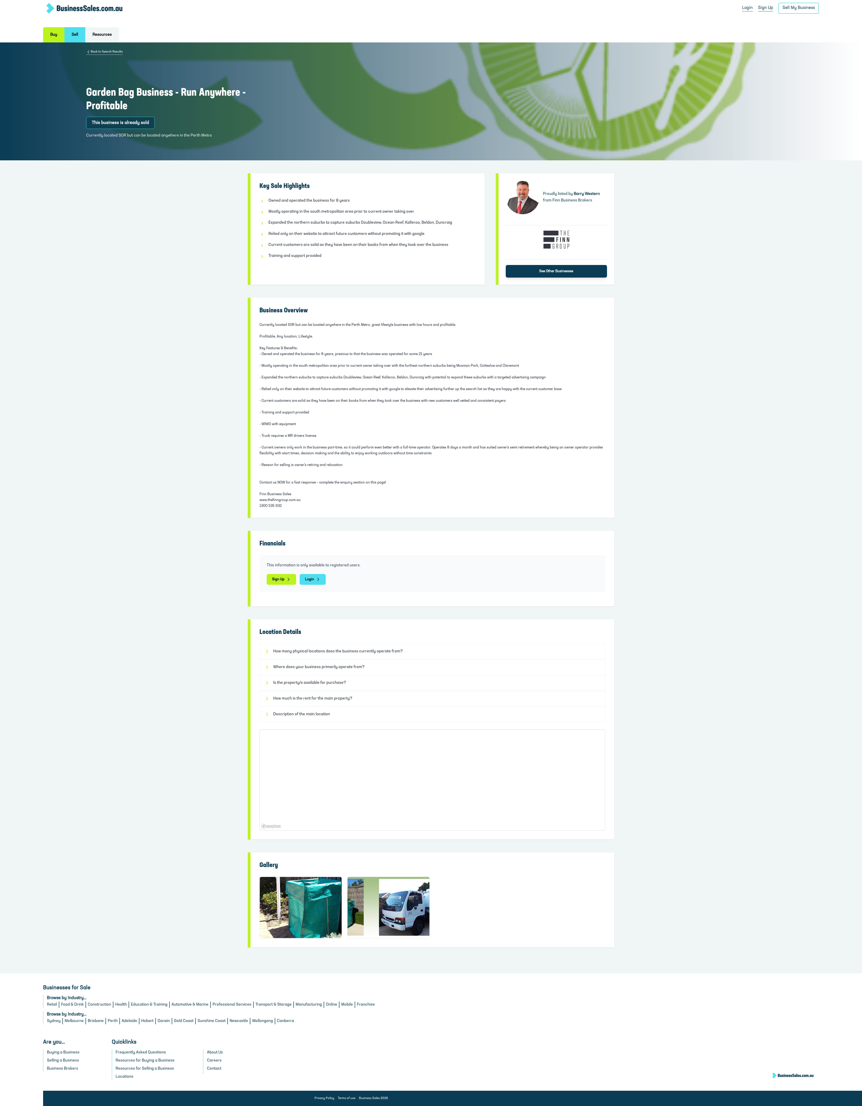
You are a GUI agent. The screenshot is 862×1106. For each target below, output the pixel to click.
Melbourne (74, 1021)
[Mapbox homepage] (271, 826)
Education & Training (149, 1005)
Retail (52, 1005)
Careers (214, 1061)
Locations (124, 1077)
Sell (75, 35)
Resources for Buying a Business (145, 1061)
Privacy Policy (324, 1098)
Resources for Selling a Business (145, 1069)
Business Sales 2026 (373, 1098)
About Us (215, 1053)
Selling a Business (63, 1061)
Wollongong (262, 1021)
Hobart (147, 1021)
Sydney (54, 1021)
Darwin (164, 1021)
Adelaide (129, 1021)
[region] (432, 780)
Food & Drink (72, 1005)
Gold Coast (184, 1021)
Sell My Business (799, 8)
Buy (53, 35)
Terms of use (346, 1098)
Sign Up (765, 8)
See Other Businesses (556, 271)
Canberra (285, 1021)
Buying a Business (63, 1053)
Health (121, 1005)
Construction (99, 1005)
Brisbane (96, 1021)
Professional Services (232, 1005)
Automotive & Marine (190, 1005)
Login (747, 8)
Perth (113, 1021)
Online (331, 1005)
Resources (102, 35)
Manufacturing (309, 1005)
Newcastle (239, 1021)
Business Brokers (62, 1069)
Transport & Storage (273, 1005)
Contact (214, 1069)
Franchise (366, 1005)
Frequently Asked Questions (141, 1053)
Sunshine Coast (212, 1021)
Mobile (347, 1005)
